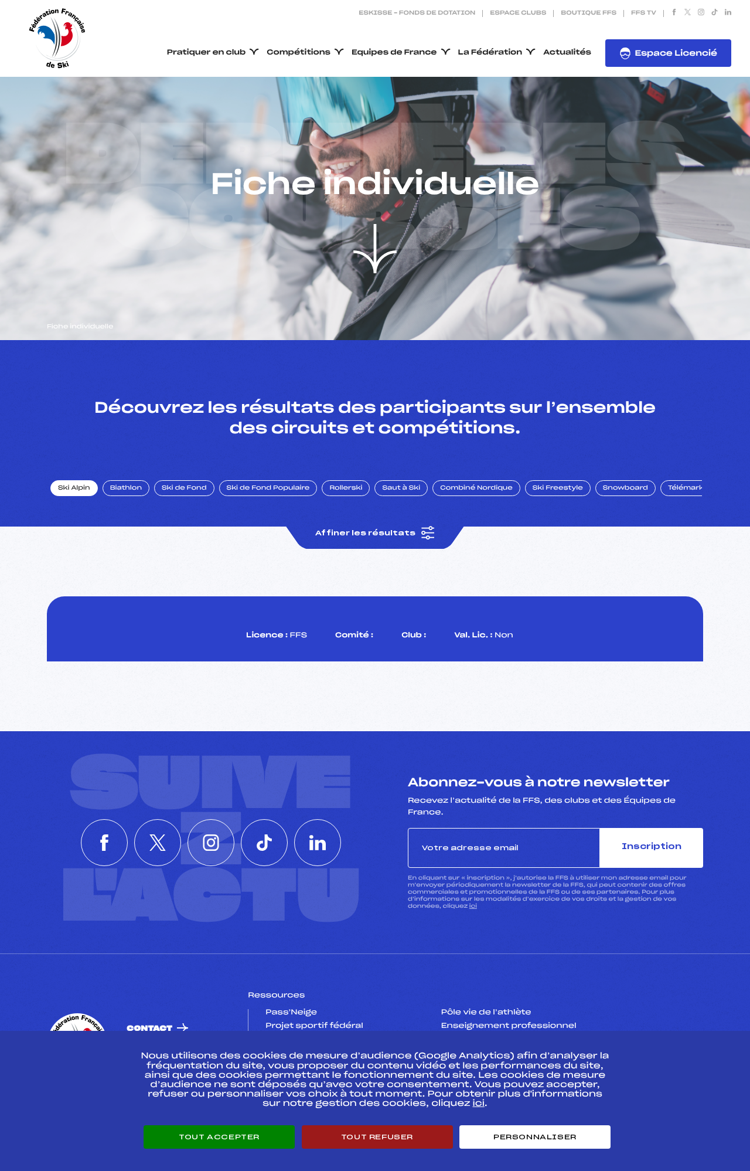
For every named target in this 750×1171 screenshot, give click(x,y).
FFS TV (643, 13)
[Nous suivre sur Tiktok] (714, 13)
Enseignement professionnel (509, 1026)
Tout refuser (377, 1137)
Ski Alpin (74, 488)
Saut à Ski (401, 488)
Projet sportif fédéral (314, 1026)
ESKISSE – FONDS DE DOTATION (417, 13)
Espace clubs (518, 13)
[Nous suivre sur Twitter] (687, 13)
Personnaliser (535, 1137)
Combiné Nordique (476, 488)
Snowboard (625, 488)
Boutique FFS (588, 13)
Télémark (686, 488)
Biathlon (126, 488)
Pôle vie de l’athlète (486, 1012)
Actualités (567, 52)
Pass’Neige (291, 1012)
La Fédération (490, 52)
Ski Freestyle (558, 488)
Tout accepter (219, 1137)
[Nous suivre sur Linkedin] (728, 13)
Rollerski (345, 488)
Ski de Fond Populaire (268, 488)
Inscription (651, 847)
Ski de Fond (184, 488)
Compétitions (298, 52)
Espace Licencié (676, 53)
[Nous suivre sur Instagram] (701, 13)
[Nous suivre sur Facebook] (674, 13)
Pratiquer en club (206, 52)
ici (473, 906)
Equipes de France (394, 52)
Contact (149, 1029)
